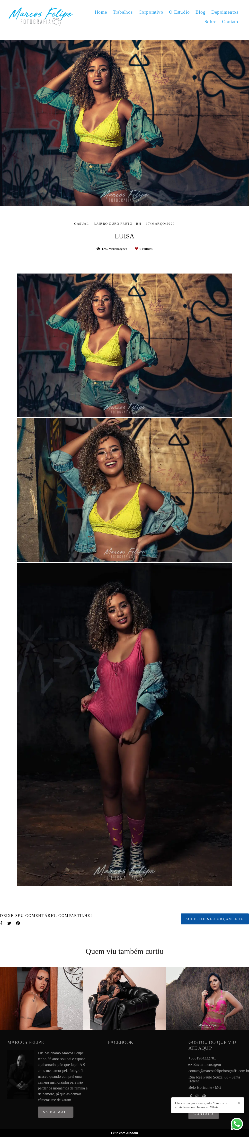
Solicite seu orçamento (215, 919)
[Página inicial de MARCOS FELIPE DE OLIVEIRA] (41, 16)
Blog (200, 12)
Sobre (210, 21)
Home (101, 12)
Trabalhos (123, 12)
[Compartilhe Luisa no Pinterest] (18, 923)
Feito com (124, 1133)
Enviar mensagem (207, 1065)
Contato (230, 21)
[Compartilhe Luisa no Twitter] (9, 923)
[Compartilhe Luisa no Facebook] (1, 923)
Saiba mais (55, 1112)
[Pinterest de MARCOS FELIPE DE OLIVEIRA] (204, 1096)
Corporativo (151, 12)
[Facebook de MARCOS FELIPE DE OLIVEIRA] (191, 1096)
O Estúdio (179, 12)
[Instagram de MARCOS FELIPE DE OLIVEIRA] (197, 1096)
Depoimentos (224, 12)
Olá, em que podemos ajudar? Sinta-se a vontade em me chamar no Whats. (201, 1105)
